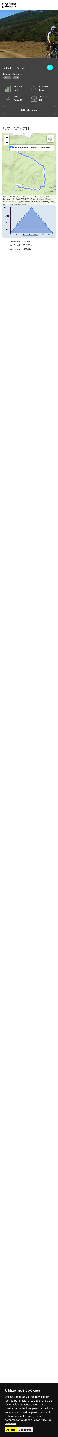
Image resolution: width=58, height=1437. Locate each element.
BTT (16, 77)
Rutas (7, 77)
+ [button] (7, 138)
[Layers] (50, 138)
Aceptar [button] (10, 1429)
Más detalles (29, 110)
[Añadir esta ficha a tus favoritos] (51, 67)
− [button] (7, 142)
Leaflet (6, 196)
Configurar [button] (25, 1429)
